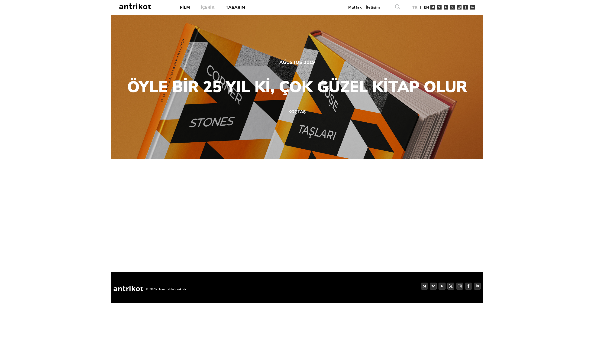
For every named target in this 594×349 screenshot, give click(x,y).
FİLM (185, 7)
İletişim (373, 7)
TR (414, 7)
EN (426, 7)
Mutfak (355, 7)
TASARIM (235, 7)
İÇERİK (208, 7)
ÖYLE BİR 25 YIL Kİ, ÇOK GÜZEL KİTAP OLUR (297, 87)
